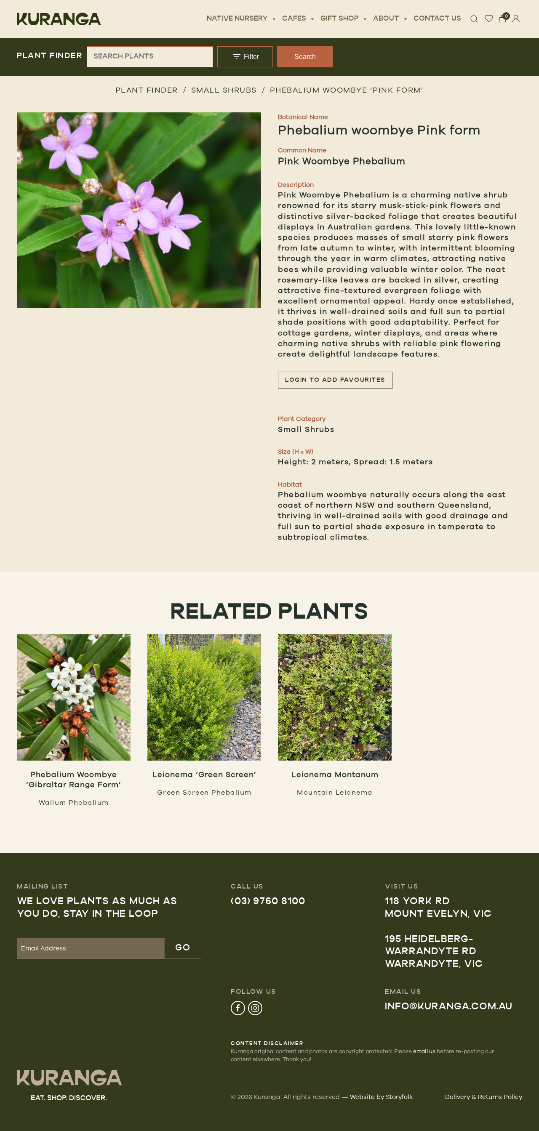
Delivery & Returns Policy (483, 1096)
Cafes (294, 19)
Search (305, 56)
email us (424, 1051)
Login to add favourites (335, 380)
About (386, 19)
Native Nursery (237, 19)
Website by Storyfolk (381, 1096)
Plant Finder (146, 89)
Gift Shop (339, 19)
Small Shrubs (224, 89)
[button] (139, 210)
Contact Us (437, 19)
